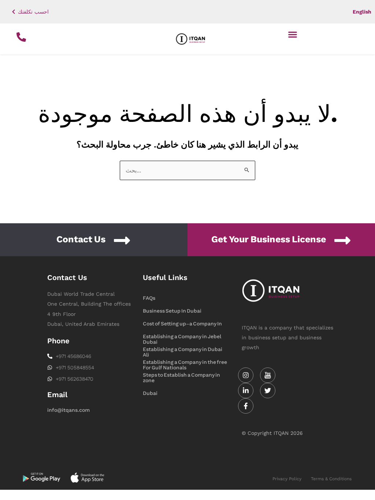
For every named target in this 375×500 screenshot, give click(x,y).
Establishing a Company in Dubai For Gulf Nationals (182, 350)
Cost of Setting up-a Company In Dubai (182, 324)
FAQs (149, 298)
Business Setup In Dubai (172, 311)
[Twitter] (267, 390)
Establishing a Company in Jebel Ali (182, 337)
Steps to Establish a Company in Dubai (181, 375)
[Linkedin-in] (245, 390)
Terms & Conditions (331, 478)
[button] (292, 34)
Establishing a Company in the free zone (185, 362)
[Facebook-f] (245, 406)
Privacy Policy (286, 478)
